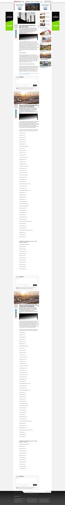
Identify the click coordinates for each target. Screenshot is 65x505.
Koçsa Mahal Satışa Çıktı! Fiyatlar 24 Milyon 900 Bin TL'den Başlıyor (43, 500)
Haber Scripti (35, 493)
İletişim (30, 491)
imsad (23, 73)
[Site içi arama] (50, 1)
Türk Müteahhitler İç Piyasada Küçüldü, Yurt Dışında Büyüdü (31, 501)
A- (38, 106)
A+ (38, 25)
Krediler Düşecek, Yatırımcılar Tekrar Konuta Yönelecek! (44, 498)
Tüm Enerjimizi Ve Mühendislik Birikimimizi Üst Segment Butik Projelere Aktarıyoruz (32, 502)
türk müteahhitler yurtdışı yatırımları (34, 73)
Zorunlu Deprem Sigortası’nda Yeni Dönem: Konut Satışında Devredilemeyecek (43, 502)
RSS (32, 491)
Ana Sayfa (26, 491)
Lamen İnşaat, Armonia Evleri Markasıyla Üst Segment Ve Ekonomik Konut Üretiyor (44, 501)
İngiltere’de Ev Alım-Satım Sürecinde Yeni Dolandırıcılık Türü (31, 499)
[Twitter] (16, 32)
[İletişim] (49, 1)
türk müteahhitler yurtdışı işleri (27, 73)
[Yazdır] (16, 36)
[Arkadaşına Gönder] (16, 34)
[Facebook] (16, 30)
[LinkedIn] (16, 33)
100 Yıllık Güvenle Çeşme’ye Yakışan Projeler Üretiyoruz (32, 498)
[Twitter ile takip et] (47, 491)
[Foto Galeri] (47, 1)
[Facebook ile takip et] (46, 491)
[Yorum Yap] (16, 37)
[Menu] (45, 1)
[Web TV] (46, 1)
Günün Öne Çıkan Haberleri (17, 496)
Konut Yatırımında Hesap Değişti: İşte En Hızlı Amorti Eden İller (32, 500)
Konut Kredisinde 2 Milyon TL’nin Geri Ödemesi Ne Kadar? (20, 500)
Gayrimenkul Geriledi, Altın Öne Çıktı (18, 499)
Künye (28, 491)
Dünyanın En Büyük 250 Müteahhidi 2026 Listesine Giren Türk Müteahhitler (19, 498)
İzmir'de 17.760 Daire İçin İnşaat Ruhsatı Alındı (43, 499)
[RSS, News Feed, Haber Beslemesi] (48, 491)
